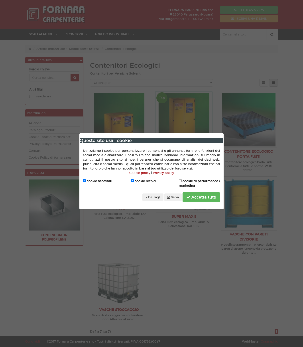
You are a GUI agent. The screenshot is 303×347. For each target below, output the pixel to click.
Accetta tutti (203, 197)
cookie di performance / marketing (199, 183)
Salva (174, 197)
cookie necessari (99, 181)
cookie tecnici (145, 181)
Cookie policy (139, 173)
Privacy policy (163, 173)
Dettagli (154, 197)
